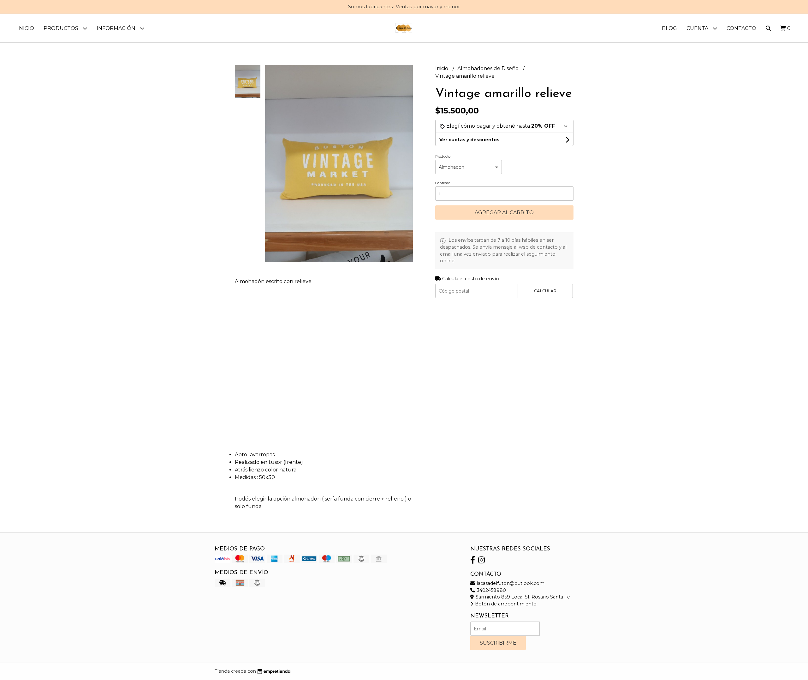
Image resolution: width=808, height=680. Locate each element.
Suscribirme (498, 643)
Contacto (741, 28)
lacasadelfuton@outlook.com (509, 583)
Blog (669, 28)
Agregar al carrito (504, 212)
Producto (442, 156)
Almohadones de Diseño (488, 68)
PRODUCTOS (62, 28)
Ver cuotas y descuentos (469, 140)
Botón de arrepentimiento (505, 604)
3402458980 (490, 590)
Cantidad (442, 183)
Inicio (25, 28)
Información (117, 28)
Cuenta (698, 28)
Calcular (545, 290)
